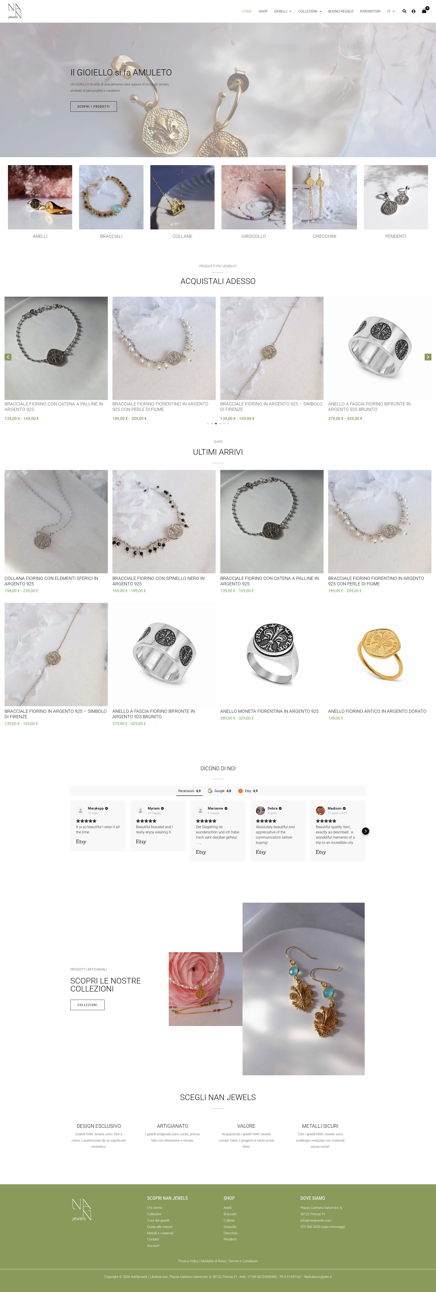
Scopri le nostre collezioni (105, 985)
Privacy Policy (188, 1261)
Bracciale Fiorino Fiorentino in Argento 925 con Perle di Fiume (160, 406)
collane (182, 236)
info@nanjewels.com (315, 1220)
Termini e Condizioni (243, 1261)
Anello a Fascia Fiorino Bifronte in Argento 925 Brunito (369, 406)
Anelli (40, 236)
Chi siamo (154, 1208)
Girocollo (230, 1227)
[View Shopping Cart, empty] (424, 11)
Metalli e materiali (160, 1233)
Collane (229, 1220)
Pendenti (395, 236)
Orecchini (324, 236)
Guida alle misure (160, 1227)
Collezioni (154, 1214)
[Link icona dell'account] (413, 11)
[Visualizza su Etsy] (80, 810)
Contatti (153, 1239)
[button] (283, 11)
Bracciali (111, 236)
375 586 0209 (310, 1227)
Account (153, 1246)
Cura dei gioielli (158, 1220)
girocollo (253, 236)
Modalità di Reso (213, 1261)
